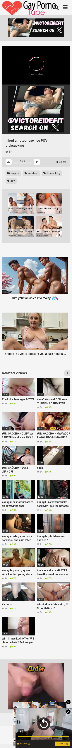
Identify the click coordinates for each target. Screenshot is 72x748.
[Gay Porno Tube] (29, 8)
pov (12, 180)
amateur (32, 173)
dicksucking (53, 173)
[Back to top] (65, 740)
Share (62, 162)
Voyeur (14, 173)
